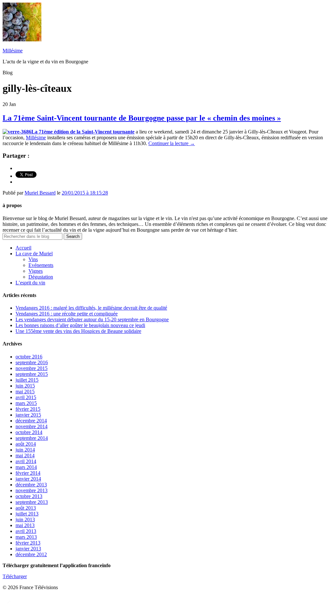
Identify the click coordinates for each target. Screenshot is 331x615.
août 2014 (26, 444)
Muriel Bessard (40, 193)
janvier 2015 (28, 415)
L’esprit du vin (30, 282)
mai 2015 (25, 391)
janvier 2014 (28, 479)
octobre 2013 (29, 496)
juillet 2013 (27, 513)
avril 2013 (26, 531)
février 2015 (28, 409)
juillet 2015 (27, 380)
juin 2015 (25, 385)
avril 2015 (26, 397)
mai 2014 (25, 455)
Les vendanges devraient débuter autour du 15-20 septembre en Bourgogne (92, 319)
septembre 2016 (32, 362)
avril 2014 (26, 461)
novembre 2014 (32, 426)
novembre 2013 (32, 490)
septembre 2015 (32, 374)
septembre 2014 (32, 438)
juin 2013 (25, 519)
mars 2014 (26, 467)
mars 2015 (26, 403)
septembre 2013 (32, 502)
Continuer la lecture (171, 143)
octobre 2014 (29, 432)
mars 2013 (26, 537)
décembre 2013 (31, 484)
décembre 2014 (31, 420)
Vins (33, 259)
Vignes (35, 271)
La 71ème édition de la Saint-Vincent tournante (82, 131)
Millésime (13, 50)
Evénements (40, 265)
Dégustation (40, 277)
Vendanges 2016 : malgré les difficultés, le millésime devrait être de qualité (91, 308)
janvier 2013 (28, 548)
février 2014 (28, 473)
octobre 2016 (29, 356)
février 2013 (28, 543)
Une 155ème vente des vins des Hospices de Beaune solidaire (78, 331)
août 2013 (26, 508)
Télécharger (15, 576)
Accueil (23, 247)
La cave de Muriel (34, 253)
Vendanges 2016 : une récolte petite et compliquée (67, 313)
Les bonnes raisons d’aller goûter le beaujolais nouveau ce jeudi (80, 325)
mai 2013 (25, 525)
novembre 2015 (32, 368)
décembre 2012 (31, 554)
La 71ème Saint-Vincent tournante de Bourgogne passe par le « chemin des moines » (142, 118)
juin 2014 (25, 449)
